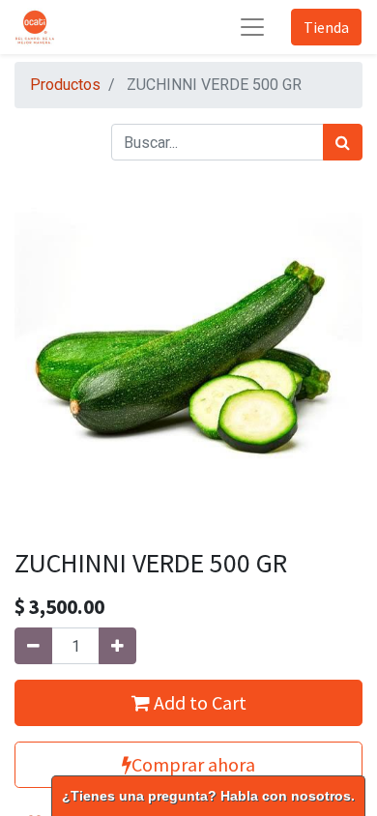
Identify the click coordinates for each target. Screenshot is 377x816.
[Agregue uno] (117, 645)
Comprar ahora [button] (193, 764)
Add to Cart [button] (198, 702)
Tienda (326, 27)
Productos (65, 84)
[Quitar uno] (33, 645)
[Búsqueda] (342, 142)
